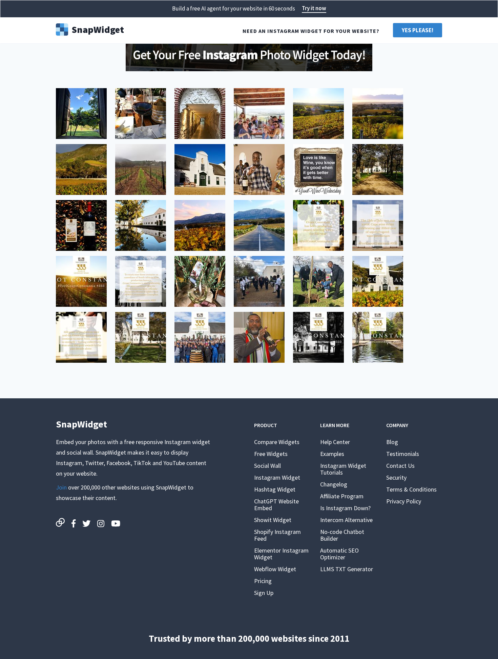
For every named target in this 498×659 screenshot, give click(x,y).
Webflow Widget (275, 569)
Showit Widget (272, 520)
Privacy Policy (403, 501)
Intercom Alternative (346, 520)
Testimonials (402, 454)
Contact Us (400, 466)
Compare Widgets (276, 442)
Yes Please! (417, 30)
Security (396, 477)
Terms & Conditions (411, 489)
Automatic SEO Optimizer (339, 553)
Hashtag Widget (274, 489)
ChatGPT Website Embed (276, 504)
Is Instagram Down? (345, 508)
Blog (392, 442)
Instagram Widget (277, 477)
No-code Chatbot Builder (342, 535)
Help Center (335, 442)
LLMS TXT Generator (346, 569)
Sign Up (263, 593)
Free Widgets (271, 454)
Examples (332, 454)
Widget (97, 28)
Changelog (333, 484)
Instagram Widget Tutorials (343, 469)
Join (61, 487)
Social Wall (267, 466)
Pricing (263, 581)
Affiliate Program (342, 496)
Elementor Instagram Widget (281, 553)
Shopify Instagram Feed (277, 535)
